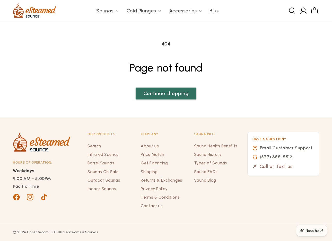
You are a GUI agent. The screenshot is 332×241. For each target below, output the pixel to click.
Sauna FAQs (206, 171)
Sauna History (208, 154)
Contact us (152, 205)
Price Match (152, 154)
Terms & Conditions (160, 197)
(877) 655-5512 (276, 157)
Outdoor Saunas (103, 180)
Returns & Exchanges (161, 180)
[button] (107, 10)
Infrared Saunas (103, 154)
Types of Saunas (210, 163)
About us (150, 145)
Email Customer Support (286, 148)
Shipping (149, 171)
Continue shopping (166, 93)
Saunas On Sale (102, 171)
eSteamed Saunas (82, 232)
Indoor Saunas (101, 188)
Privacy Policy (154, 188)
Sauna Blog (205, 180)
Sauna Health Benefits (215, 145)
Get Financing (154, 163)
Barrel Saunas (100, 163)
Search (94, 145)
